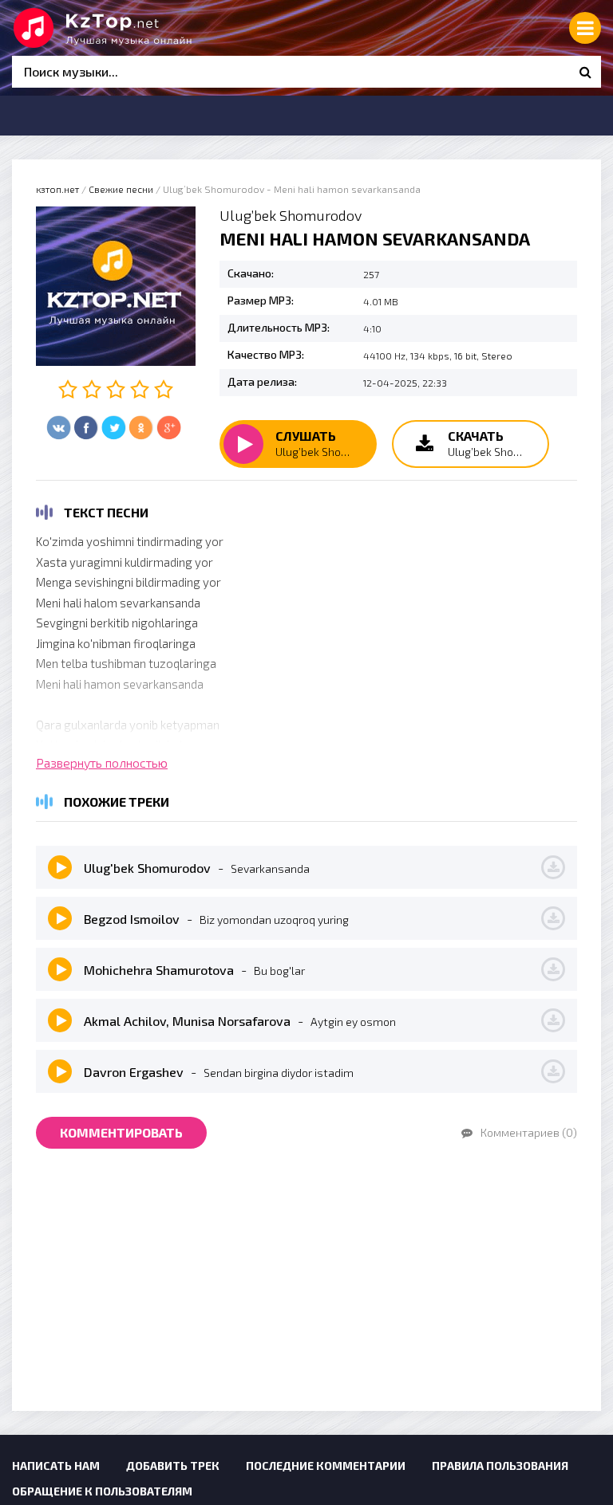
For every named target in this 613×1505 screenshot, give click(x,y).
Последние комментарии (325, 1465)
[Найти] (585, 72)
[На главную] (131, 28)
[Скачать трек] (553, 867)
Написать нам (56, 1465)
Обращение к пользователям (102, 1491)
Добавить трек (172, 1465)
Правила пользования (500, 1465)
